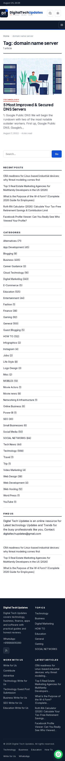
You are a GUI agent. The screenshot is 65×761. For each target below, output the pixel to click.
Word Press (9, 495)
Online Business (12, 406)
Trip (5, 463)
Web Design (10, 476)
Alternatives (10, 240)
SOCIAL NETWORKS (14, 438)
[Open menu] (62, 25)
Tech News (9, 444)
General (7, 323)
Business (8, 259)
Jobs (6, 355)
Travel (6, 457)
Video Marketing (12, 470)
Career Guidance (12, 266)
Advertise (8, 675)
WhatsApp (24, 756)
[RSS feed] (6, 650)
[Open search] (50, 13)
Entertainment (11, 298)
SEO (5, 419)
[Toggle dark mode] (58, 13)
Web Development (13, 482)
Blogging (8, 253)
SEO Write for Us (12, 702)
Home (6, 36)
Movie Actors (10, 387)
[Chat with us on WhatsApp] (58, 754)
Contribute (9, 670)
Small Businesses (13, 425)
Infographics (10, 342)
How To (49, 749)
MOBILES (8, 380)
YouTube (8, 501)
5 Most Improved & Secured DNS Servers (28, 107)
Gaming (7, 317)
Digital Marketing (12, 279)
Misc (5, 374)
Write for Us (10, 665)
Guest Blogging (12, 330)
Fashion (7, 304)
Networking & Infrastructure (18, 399)
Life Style (8, 361)
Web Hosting (10, 489)
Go (56, 154)
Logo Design (10, 368)
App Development (13, 247)
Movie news (10, 393)
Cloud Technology (13, 272)
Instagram (8, 349)
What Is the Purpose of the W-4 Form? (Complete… (47, 699)
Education (8, 291)
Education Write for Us (15, 707)
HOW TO (8, 336)
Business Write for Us (15, 697)
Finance (7, 310)
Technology (11, 100)
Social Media (10, 431)
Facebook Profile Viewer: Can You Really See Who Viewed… (48, 727)
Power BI (8, 412)
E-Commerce (10, 285)
